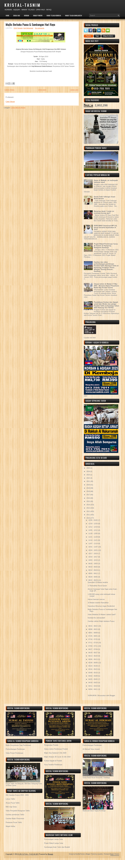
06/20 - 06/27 (93, 653)
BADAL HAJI (16, 15)
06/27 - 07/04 (93, 649)
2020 (88, 485)
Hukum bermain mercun (96, 599)
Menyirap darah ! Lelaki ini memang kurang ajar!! (104, 212)
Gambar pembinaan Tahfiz (15, 815)
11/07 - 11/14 (93, 543)
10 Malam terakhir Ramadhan (98, 603)
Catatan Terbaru (9, 90)
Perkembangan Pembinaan (15, 749)
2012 (88, 511)
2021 (88, 481)
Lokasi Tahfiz (10, 799)
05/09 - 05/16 (93, 673)
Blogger (112, 695)
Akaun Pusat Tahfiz (13, 803)
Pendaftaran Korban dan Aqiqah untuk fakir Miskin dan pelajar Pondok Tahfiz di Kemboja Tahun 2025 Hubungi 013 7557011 (106, 305)
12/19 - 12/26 (93, 524)
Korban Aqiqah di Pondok (53, 761)
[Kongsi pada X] (11, 83)
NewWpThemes (80, 854)
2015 (88, 501)
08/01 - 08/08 (93, 633)
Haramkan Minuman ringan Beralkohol (101, 606)
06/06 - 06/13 (93, 659)
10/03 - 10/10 (93, 560)
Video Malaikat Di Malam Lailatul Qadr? (102, 614)
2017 (88, 495)
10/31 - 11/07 (93, 547)
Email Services (114, 855)
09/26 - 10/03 (93, 563)
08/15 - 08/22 (93, 626)
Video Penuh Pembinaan (14, 753)
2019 (88, 488)
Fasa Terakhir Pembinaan (53, 765)
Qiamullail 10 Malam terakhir (98, 582)
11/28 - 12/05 (93, 533)
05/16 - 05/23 (93, 669)
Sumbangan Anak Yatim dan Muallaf (57, 847)
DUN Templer (18, 28)
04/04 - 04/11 (93, 689)
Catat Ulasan (10, 101)
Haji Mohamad (28, 28)
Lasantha (100, 854)
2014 (88, 505)
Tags (97, 36)
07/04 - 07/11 (93, 646)
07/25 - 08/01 (93, 636)
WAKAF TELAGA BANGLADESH (73, 15)
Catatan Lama (74, 90)
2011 (88, 515)
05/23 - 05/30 (93, 666)
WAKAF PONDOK (37, 15)
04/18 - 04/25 (93, 682)
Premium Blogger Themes (111, 854)
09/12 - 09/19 (93, 570)
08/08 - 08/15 (93, 629)
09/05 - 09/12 (93, 573)
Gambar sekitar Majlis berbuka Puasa (101, 621)
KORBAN (26, 15)
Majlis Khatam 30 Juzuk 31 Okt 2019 (57, 757)
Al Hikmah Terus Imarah (91, 749)
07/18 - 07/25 (93, 639)
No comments (39, 28)
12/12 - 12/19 (93, 527)
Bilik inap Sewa (11, 807)
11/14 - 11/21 (93, 540)
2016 (88, 498)
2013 (88, 508)
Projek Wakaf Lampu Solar (53, 843)
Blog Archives (108, 36)
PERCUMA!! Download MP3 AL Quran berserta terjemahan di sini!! (105, 227)
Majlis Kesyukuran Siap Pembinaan (18, 745)
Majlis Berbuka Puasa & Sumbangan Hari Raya (30, 24)
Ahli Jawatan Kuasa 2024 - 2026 (17, 795)
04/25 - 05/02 (93, 679)
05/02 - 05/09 (93, 676)
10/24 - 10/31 (93, 550)
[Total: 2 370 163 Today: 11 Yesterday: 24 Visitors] (90, 336)
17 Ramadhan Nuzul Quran (97, 586)
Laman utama (42, 90)
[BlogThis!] (9, 83)
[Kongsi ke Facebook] (13, 83)
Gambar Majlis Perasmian (15, 818)
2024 (88, 471)
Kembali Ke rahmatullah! (96, 618)
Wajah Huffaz (10, 826)
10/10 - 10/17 (93, 557)
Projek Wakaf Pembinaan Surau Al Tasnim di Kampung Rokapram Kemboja (106, 245)
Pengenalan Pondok (51, 745)
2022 (88, 478)
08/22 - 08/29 (93, 580)
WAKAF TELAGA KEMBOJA (54, 15)
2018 (88, 491)
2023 (88, 475)
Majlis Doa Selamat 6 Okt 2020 (55, 753)
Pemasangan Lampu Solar (53, 839)
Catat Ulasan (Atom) (18, 108)
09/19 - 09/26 (93, 567)
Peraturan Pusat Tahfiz (14, 822)
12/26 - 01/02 (93, 520)
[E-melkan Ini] (6, 83)
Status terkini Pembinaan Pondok (56, 749)
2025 (88, 468)
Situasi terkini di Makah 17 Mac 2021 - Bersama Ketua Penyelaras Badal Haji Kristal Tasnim (106, 286)
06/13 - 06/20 (93, 656)
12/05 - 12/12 (93, 530)
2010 (88, 518)
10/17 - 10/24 (93, 553)
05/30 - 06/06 (93, 663)
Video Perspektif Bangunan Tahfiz (18, 811)
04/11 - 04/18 (93, 686)
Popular (88, 36)
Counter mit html (90, 338)
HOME (7, 15)
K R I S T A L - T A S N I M (22, 5)
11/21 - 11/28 (93, 537)
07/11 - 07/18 (93, 643)
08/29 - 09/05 (93, 577)
